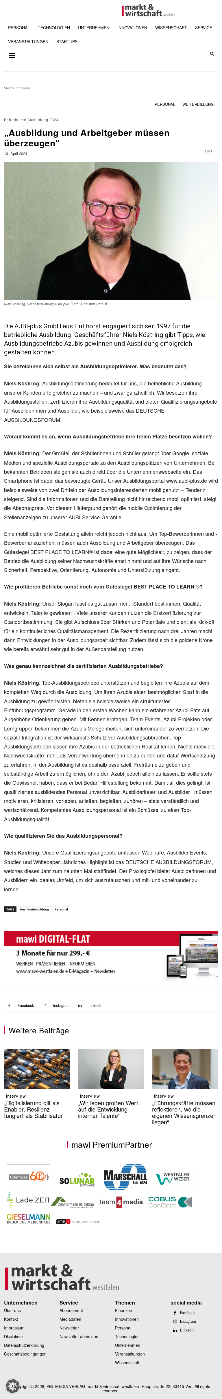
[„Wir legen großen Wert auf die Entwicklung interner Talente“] (111, 1069)
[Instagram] (44, 1006)
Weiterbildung (198, 104)
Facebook (26, 1005)
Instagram (61, 1005)
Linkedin (95, 1005)
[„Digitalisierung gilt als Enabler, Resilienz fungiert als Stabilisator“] (37, 1069)
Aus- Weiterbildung (34, 909)
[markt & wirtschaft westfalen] (148, 10)
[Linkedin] (80, 1006)
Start (8, 87)
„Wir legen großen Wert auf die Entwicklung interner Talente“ (108, 1109)
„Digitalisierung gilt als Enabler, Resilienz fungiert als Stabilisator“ (34, 1109)
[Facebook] (9, 1006)
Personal (23, 87)
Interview (16, 1096)
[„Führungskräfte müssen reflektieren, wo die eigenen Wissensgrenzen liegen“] (185, 1069)
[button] (212, 54)
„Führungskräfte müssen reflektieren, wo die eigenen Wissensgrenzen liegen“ (184, 1112)
